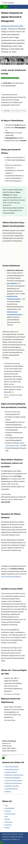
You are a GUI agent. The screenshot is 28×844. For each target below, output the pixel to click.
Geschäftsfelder (9, 808)
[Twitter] (10, 796)
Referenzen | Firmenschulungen (14, 775)
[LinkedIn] (7, 796)
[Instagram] (13, 796)
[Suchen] (3, 758)
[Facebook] (3, 796)
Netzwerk (8, 811)
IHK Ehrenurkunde (10, 814)
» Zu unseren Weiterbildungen (10, 78)
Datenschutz (8, 822)
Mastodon (8, 791)
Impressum (8, 825)
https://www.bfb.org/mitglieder (10, 576)
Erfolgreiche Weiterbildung (12, 777)
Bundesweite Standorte (12, 769)
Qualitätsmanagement (11, 788)
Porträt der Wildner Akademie (13, 780)
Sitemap (7, 819)
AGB (6, 816)
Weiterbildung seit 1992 (12, 786)
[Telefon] (17, 796)
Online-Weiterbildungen (12, 766)
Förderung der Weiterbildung (13, 783)
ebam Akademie (12, 283)
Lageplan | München (11, 772)
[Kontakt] (20, 796)
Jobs (6, 805)
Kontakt (7, 827)
